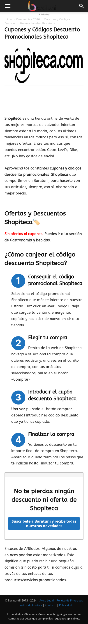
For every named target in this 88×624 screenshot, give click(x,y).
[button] (7, 6)
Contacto (50, 605)
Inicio (8, 19)
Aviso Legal (46, 600)
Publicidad (65, 605)
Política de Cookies (30, 605)
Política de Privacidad (70, 600)
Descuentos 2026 (28, 19)
